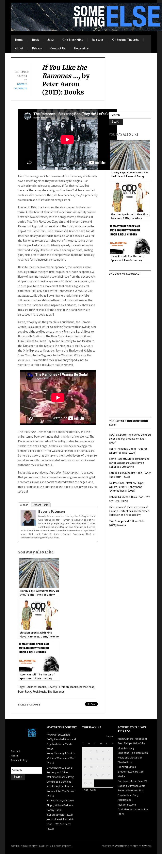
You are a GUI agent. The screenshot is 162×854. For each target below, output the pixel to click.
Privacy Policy (19, 760)
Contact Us (57, 48)
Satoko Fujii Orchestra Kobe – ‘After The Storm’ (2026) (61, 791)
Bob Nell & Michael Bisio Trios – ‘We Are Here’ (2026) (60, 824)
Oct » (93, 790)
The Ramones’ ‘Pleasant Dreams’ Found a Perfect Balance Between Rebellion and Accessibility (129, 510)
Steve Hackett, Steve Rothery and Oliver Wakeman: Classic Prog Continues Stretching (129, 462)
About (19, 48)
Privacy (37, 48)
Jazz (50, 40)
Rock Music (39, 691)
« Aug (85, 790)
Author (24, 504)
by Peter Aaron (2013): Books (66, 80)
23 (91, 775)
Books (74, 687)
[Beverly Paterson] (28, 518)
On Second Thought (125, 40)
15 (85, 767)
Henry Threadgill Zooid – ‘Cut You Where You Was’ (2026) (128, 450)
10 (97, 759)
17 (97, 767)
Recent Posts (40, 504)
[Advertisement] (135, 82)
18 (103, 767)
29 (85, 783)
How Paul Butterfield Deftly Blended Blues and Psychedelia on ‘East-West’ (130, 438)
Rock (35, 40)
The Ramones (56, 691)
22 (85, 775)
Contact (15, 751)
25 (103, 775)
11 (103, 759)
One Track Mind (72, 40)
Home (19, 40)
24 (97, 775)
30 (91, 783)
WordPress (121, 846)
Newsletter (81, 48)
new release (86, 687)
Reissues (98, 40)
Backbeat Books (36, 687)
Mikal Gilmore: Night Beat (132, 739)
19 (108, 767)
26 (108, 775)
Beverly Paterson (51, 511)
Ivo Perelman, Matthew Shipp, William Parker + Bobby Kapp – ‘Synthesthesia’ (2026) (126, 486)
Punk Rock (24, 691)
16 (91, 767)
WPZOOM (146, 846)
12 (108, 759)
